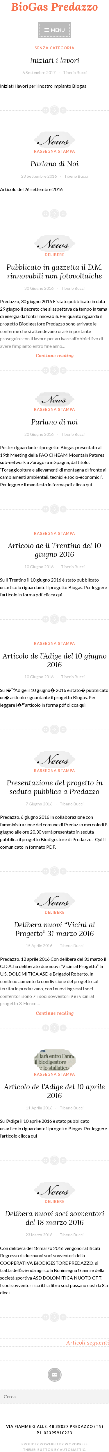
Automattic (72, 1449)
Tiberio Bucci (75, 72)
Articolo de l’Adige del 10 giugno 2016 (55, 660)
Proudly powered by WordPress (55, 1444)
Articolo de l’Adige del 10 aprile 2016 (54, 1091)
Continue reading (68, 355)
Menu (58, 30)
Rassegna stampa (54, 151)
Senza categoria (54, 48)
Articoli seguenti (87, 1342)
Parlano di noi (54, 422)
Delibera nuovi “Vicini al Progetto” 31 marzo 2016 (54, 929)
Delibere (55, 254)
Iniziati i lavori (54, 60)
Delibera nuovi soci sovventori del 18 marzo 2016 (54, 1218)
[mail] (55, 1375)
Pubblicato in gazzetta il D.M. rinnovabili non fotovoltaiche (54, 271)
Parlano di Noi (54, 163)
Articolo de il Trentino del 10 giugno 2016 (54, 550)
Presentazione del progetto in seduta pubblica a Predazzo (55, 787)
